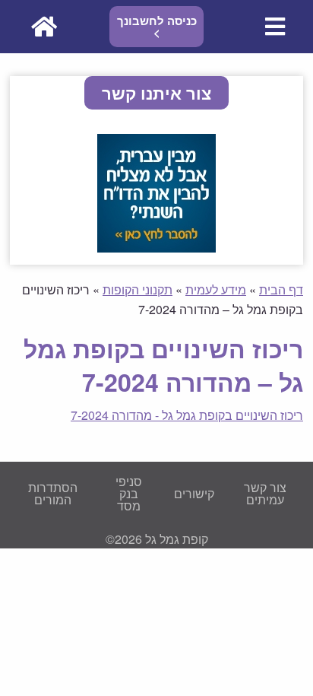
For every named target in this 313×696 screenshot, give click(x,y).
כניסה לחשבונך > (157, 26)
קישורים (194, 493)
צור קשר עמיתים (265, 493)
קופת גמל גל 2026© (157, 539)
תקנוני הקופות (137, 289)
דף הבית (281, 289)
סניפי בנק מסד (128, 493)
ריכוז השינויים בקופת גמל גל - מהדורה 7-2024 (187, 415)
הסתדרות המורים (52, 493)
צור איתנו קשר (156, 93)
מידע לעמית (215, 289)
